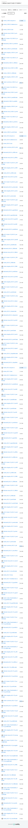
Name (5, 13)
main (13, 3)
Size (25, 13)
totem (19, 3)
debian (5, 3)
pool (9, 3)
